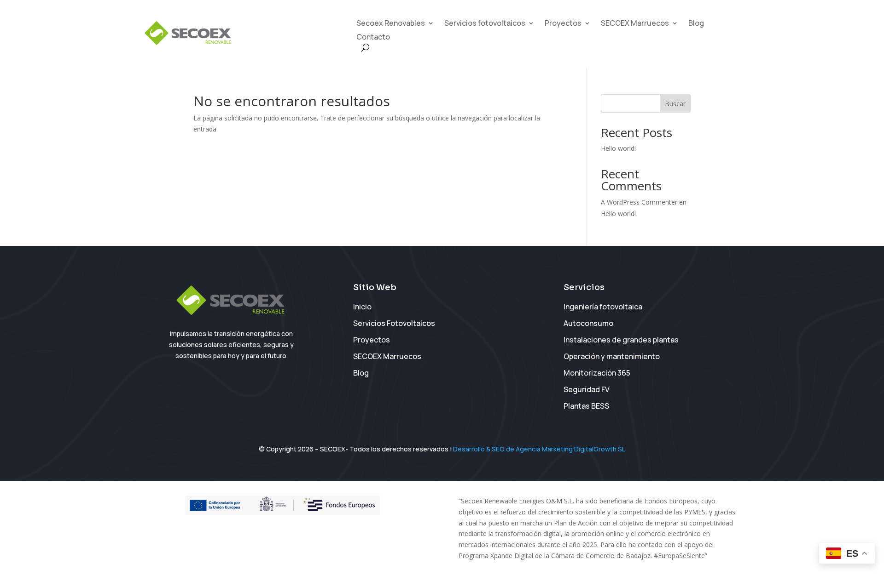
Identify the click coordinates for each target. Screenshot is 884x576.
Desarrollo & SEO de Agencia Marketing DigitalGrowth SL (539, 449)
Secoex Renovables (390, 24)
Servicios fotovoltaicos (484, 24)
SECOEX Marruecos (635, 24)
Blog (696, 24)
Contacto (373, 38)
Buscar (675, 103)
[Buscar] (365, 47)
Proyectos (563, 24)
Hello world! (618, 148)
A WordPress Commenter (639, 202)
